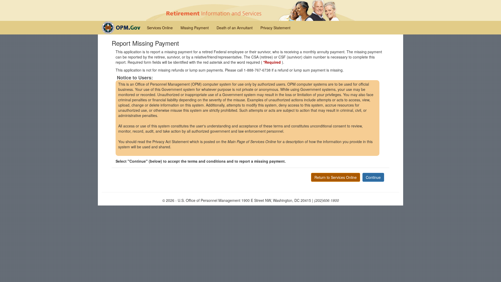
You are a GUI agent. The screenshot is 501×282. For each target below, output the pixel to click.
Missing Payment (195, 27)
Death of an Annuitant (235, 27)
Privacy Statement (275, 27)
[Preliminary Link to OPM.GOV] (122, 27)
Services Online (160, 27)
